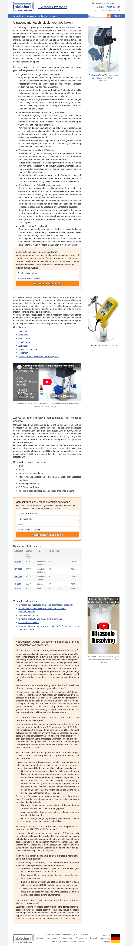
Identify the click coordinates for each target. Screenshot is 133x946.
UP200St (18, 583)
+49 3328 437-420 (112, 6)
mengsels (22, 345)
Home (47, 934)
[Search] (109, 16)
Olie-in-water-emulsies (28, 622)
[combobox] (97, 16)
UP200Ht (18, 576)
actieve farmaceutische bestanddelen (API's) (38, 356)
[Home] (23, 6)
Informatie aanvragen (47, 283)
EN (115, 16)
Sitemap (39, 938)
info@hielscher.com (111, 10)
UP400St (18, 588)
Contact (53, 15)
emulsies (22, 330)
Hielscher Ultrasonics (52, 6)
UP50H (17, 561)
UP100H (18, 569)
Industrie (43, 15)
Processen (31, 15)
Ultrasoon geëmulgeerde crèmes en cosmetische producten (45, 604)
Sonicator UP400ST (97, 75)
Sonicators (18, 15)
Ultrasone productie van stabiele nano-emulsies (40, 618)
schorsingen (24, 341)
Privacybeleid (81, 938)
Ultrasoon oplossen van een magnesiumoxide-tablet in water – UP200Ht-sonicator (103, 659)
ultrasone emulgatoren (28, 615)
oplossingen (24, 338)
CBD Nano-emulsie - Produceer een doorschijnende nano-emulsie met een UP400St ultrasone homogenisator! (47, 405)
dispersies (23, 334)
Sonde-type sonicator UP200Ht (103, 345)
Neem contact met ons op (47, 534)
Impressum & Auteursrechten (59, 938)
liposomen (23, 352)
